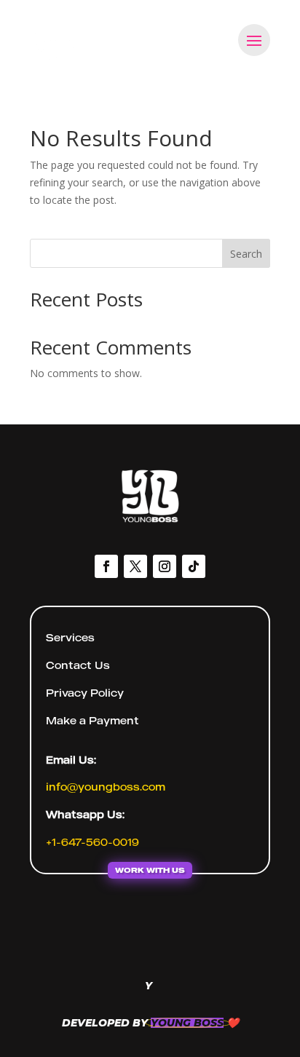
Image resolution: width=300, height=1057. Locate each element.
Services (70, 637)
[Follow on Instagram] (164, 566)
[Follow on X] (135, 566)
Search (246, 254)
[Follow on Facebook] (106, 566)
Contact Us (78, 665)
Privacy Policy (85, 692)
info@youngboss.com (105, 786)
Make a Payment (92, 720)
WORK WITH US (150, 870)
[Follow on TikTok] (193, 566)
